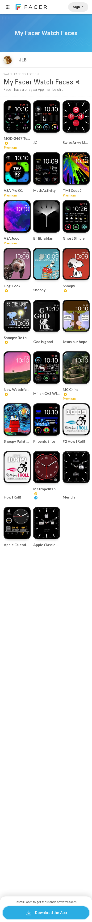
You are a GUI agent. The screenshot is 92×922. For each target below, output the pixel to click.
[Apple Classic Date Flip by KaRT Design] (46, 523)
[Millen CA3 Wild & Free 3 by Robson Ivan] (46, 367)
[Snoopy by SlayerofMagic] (46, 264)
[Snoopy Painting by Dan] (17, 419)
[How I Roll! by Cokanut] (17, 467)
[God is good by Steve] (46, 316)
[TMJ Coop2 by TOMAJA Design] (76, 168)
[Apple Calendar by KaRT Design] (17, 523)
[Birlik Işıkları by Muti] (46, 216)
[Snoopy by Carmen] (76, 264)
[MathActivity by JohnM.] (46, 168)
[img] (8, 60)
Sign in (78, 7)
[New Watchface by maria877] (17, 367)
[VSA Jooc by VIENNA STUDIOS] (17, 216)
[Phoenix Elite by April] (46, 419)
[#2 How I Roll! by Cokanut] (76, 419)
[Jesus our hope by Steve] (76, 316)
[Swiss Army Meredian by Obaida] (76, 116)
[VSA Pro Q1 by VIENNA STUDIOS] (17, 168)
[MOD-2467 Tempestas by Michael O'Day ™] (17, 116)
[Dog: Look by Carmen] (17, 264)
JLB (23, 59)
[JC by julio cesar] (46, 116)
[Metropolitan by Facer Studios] (46, 467)
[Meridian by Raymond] (76, 467)
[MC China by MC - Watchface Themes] (76, 367)
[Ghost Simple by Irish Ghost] (76, 216)
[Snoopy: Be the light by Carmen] (17, 316)
